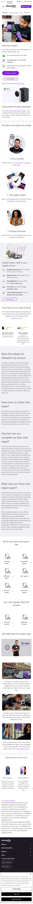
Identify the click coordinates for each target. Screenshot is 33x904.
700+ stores (18, 163)
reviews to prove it (16, 318)
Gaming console (14, 12)
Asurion (3, 1)
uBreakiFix (9, 1)
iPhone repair (7, 778)
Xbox (21, 12)
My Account (28, 1)
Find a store (9, 299)
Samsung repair (22, 778)
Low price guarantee (8, 800)
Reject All (16, 894)
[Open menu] (3, 6)
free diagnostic (12, 199)
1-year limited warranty (22, 749)
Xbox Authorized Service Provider (16, 111)
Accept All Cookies (16, 899)
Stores (20, 1)
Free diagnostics (12, 60)
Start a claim (20, 83)
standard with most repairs (15, 294)
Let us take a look (16, 283)
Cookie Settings (16, 889)
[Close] (31, 874)
